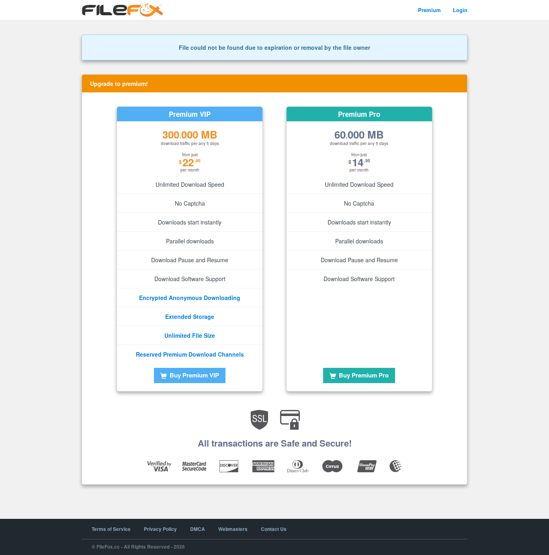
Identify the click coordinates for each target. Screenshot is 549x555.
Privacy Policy (160, 529)
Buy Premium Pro (363, 375)
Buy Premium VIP (193, 375)
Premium (429, 10)
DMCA (197, 529)
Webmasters (233, 529)
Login (460, 10)
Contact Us (274, 529)
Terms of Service (111, 529)
